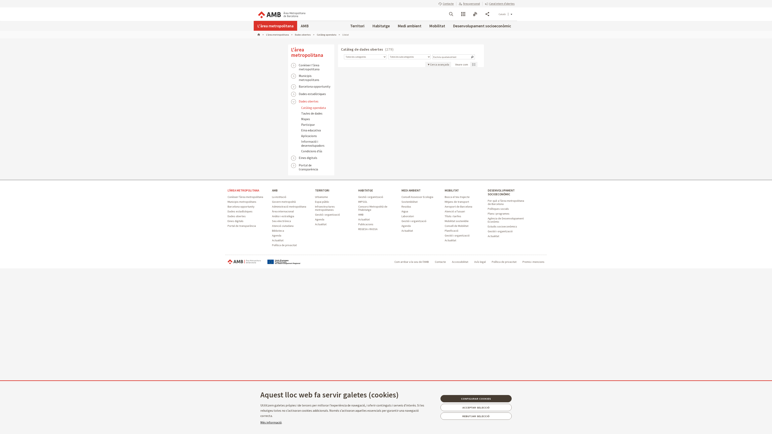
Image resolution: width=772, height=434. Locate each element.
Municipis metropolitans (309, 76)
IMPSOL (362, 202)
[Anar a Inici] (260, 34)
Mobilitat (437, 25)
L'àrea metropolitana (275, 25)
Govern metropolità (284, 202)
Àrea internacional (283, 211)
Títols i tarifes (453, 216)
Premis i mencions (533, 262)
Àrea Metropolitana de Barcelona (244, 261)
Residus (406, 206)
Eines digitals (308, 158)
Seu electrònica (281, 221)
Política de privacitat (284, 245)
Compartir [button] (487, 14)
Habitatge (381, 25)
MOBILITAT (452, 190)
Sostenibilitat (409, 202)
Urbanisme (321, 197)
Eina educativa (311, 130)
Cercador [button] (451, 14)
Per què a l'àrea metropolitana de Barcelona (506, 202)
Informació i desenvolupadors (312, 143)
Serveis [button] (463, 14)
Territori (357, 25)
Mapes (305, 119)
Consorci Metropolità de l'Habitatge (372, 208)
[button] (446, 3)
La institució (279, 197)
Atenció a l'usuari (455, 211)
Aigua (404, 211)
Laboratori (407, 216)
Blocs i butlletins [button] (475, 14)
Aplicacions (309, 136)
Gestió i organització (327, 214)
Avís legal (480, 262)
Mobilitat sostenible (457, 221)
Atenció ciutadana (283, 226)
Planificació (451, 230)
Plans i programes (498, 213)
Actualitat (277, 240)
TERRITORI (322, 190)
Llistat (473, 64)
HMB (360, 214)
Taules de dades (311, 113)
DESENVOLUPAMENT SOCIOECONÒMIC (501, 192)
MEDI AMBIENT (411, 190)
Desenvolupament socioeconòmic (482, 25)
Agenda (276, 235)
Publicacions (365, 224)
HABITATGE (365, 190)
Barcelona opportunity (314, 86)
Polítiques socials (498, 209)
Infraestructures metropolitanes (325, 208)
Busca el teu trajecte (457, 197)
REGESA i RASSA (368, 229)
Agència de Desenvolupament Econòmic (506, 220)
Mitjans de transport (457, 202)
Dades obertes (308, 101)
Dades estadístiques (312, 94)
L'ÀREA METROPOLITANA (243, 190)
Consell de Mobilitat (456, 226)
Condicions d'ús (311, 151)
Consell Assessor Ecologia (417, 197)
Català (502, 14)
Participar (308, 125)
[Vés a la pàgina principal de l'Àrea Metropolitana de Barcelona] (281, 14)
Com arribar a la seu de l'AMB (411, 262)
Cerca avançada (439, 64)
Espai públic (322, 202)
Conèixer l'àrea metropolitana (309, 65)
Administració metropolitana (289, 206)
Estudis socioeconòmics (502, 226)
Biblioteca (278, 230)
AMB (305, 25)
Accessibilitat (460, 262)
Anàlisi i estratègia (283, 216)
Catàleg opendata (313, 108)
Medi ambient (409, 25)
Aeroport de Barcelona (458, 206)
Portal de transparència (308, 165)
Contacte (440, 262)
